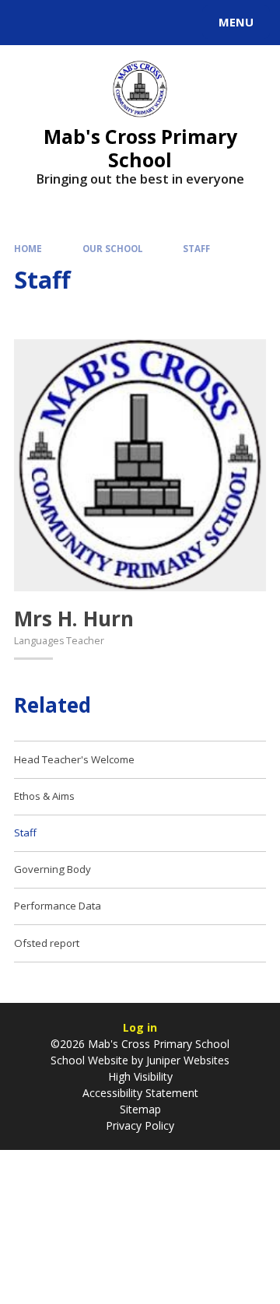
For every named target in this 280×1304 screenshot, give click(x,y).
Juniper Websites (186, 1060)
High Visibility (140, 1076)
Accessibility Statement (140, 1092)
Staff (196, 248)
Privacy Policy (140, 1125)
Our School (112, 248)
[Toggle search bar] (29, 22)
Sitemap (140, 1109)
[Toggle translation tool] (68, 22)
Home (28, 248)
